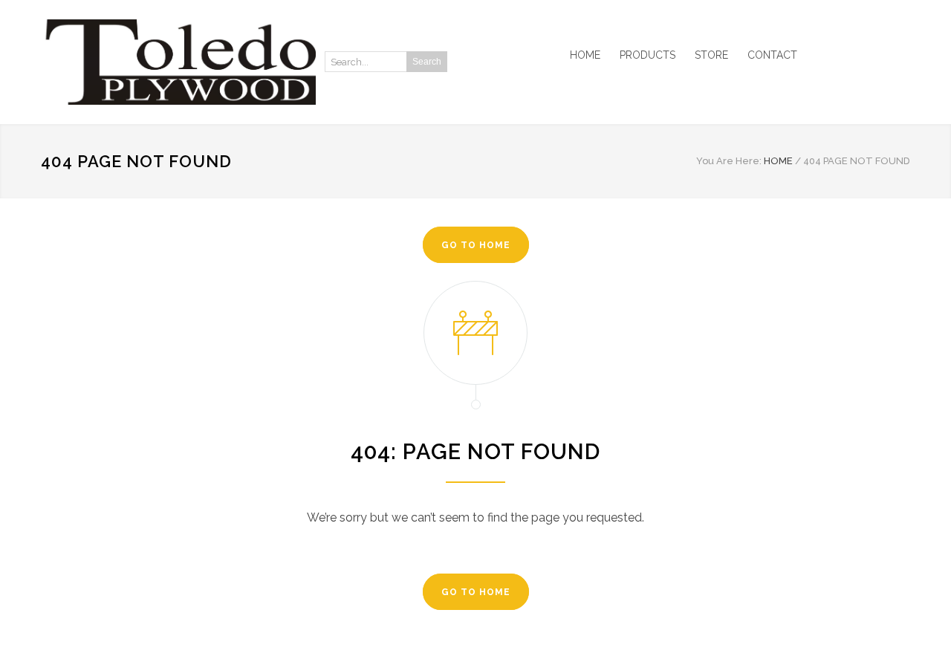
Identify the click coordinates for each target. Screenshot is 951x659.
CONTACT (772, 55)
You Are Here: (729, 160)
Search (426, 61)
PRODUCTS (647, 55)
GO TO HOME (475, 245)
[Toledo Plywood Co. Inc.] (178, 62)
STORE (711, 55)
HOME (585, 55)
